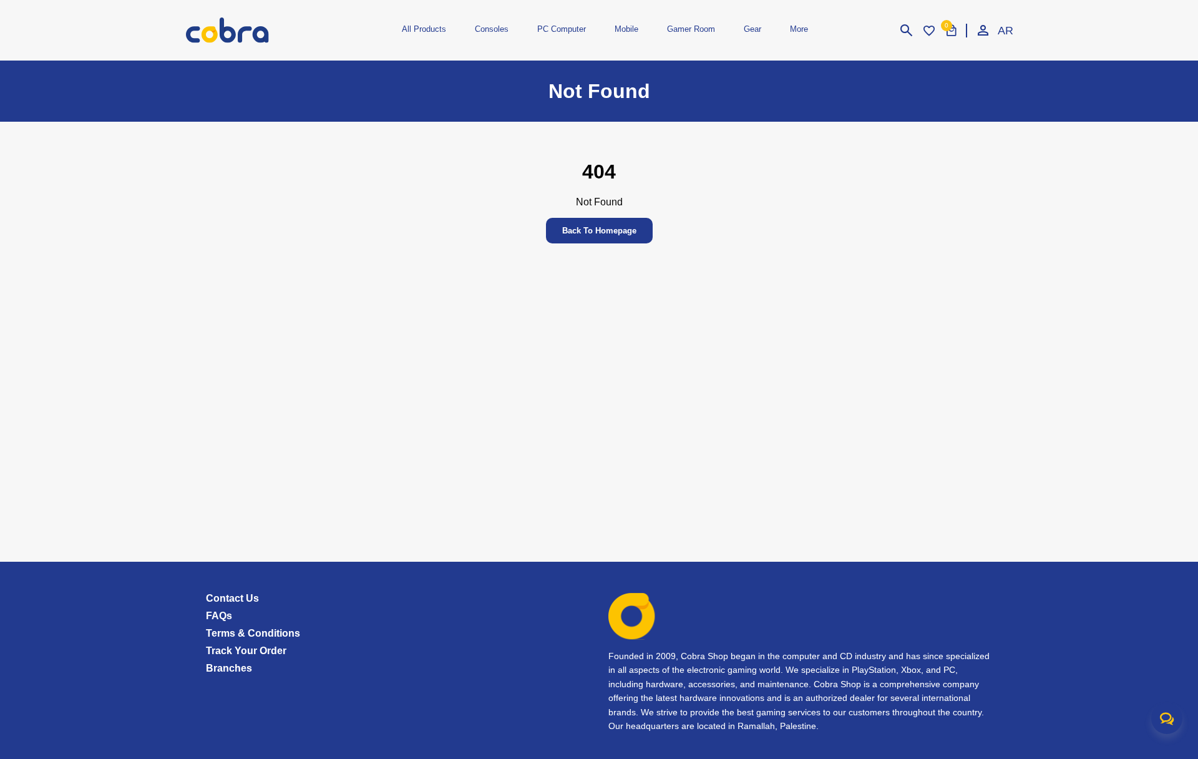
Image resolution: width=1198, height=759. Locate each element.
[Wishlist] (929, 30)
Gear (752, 29)
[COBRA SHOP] (248, 30)
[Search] (906, 30)
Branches (229, 668)
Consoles (492, 29)
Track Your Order (246, 650)
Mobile (626, 29)
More (799, 29)
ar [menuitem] (1005, 30)
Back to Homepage (599, 230)
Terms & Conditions (253, 633)
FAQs (219, 615)
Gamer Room (691, 29)
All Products (424, 29)
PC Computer (561, 29)
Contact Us (232, 598)
